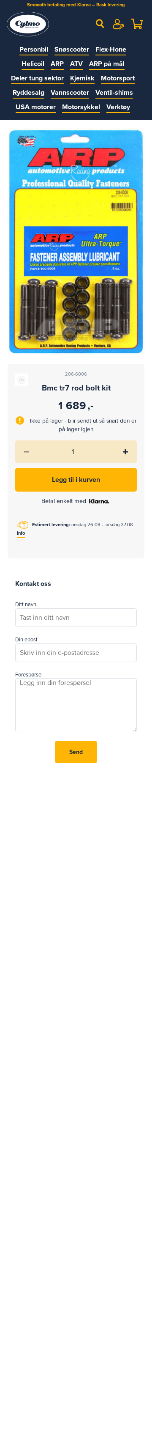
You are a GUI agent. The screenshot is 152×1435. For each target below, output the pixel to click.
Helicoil (33, 64)
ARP (57, 64)
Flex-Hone (110, 49)
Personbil (33, 49)
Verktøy (118, 107)
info (21, 533)
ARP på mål (107, 64)
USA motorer (36, 107)
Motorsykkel (81, 107)
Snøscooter (71, 49)
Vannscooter (70, 92)
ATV (76, 64)
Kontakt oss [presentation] (33, 584)
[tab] (33, 584)
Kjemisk (82, 78)
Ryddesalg (28, 92)
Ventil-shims (114, 92)
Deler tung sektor (37, 78)
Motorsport (118, 78)
